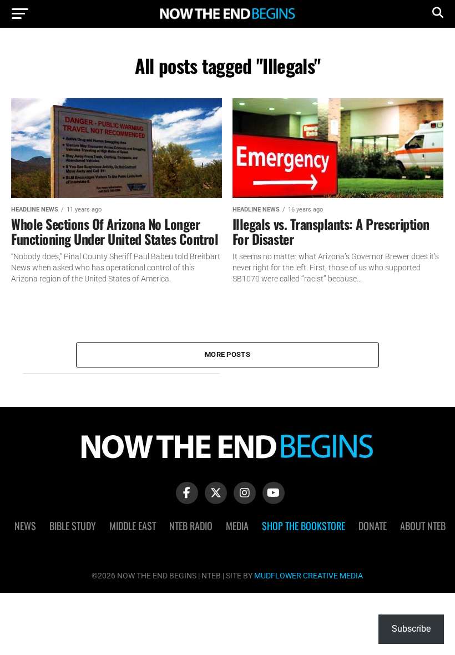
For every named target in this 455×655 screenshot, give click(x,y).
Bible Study (72, 525)
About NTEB (423, 525)
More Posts (227, 354)
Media (237, 525)
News (25, 525)
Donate (372, 525)
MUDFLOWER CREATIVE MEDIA (308, 576)
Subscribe (411, 628)
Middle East (132, 525)
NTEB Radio (191, 525)
